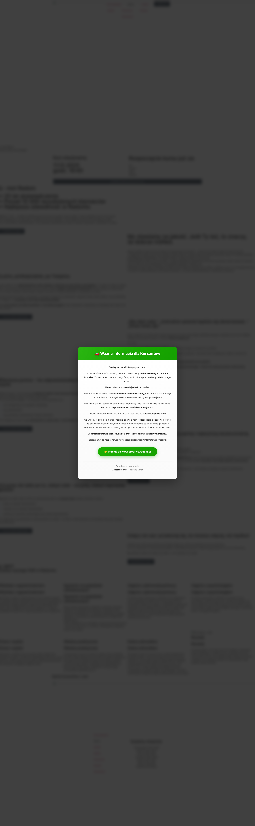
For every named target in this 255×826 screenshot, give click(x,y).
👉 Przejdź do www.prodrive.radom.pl (127, 451)
